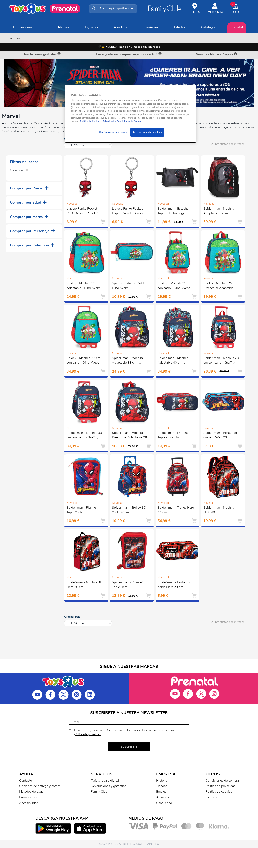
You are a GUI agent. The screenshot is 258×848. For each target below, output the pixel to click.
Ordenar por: (72, 617)
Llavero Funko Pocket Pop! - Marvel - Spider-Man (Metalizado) (83, 211)
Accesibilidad (28, 803)
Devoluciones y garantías (108, 786)
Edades (179, 27)
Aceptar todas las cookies (147, 132)
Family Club (99, 791)
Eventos (211, 797)
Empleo (161, 791)
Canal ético (164, 803)
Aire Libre (121, 27)
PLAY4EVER (150, 27)
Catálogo (208, 27)
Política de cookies (219, 791)
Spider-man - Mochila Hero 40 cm (218, 509)
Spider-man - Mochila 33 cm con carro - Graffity (84, 435)
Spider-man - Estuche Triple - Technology (173, 210)
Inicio (9, 38)
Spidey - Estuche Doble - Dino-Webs (130, 285)
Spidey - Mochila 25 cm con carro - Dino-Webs (174, 285)
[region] (130, 114)
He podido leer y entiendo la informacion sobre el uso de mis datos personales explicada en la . (124, 732)
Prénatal (236, 27)
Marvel (19, 38)
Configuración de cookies (113, 132)
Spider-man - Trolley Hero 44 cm (176, 509)
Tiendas (161, 786)
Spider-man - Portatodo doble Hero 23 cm (174, 584)
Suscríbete (129, 747)
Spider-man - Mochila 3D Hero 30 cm (84, 584)
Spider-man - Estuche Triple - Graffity (173, 435)
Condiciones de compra (222, 780)
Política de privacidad (88, 734)
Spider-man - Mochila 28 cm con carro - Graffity (221, 360)
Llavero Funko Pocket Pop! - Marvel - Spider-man (128, 211)
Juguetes (91, 27)
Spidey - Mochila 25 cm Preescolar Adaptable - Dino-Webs (220, 286)
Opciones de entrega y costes (40, 786)
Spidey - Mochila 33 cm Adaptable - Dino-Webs (84, 285)
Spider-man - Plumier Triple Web (82, 509)
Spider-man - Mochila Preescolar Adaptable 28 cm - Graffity (129, 436)
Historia (161, 780)
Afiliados (162, 797)
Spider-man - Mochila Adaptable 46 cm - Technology (218, 211)
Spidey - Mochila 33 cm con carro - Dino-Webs (83, 360)
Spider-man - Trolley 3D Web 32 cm (129, 509)
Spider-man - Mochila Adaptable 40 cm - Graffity (173, 361)
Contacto (25, 780)
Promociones (22, 27)
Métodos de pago (31, 791)
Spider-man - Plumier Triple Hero (127, 584)
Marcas (63, 27)
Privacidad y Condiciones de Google (121, 121)
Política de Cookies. (90, 121)
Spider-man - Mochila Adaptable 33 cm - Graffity (127, 361)
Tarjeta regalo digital (105, 780)
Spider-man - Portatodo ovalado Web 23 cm (220, 435)
